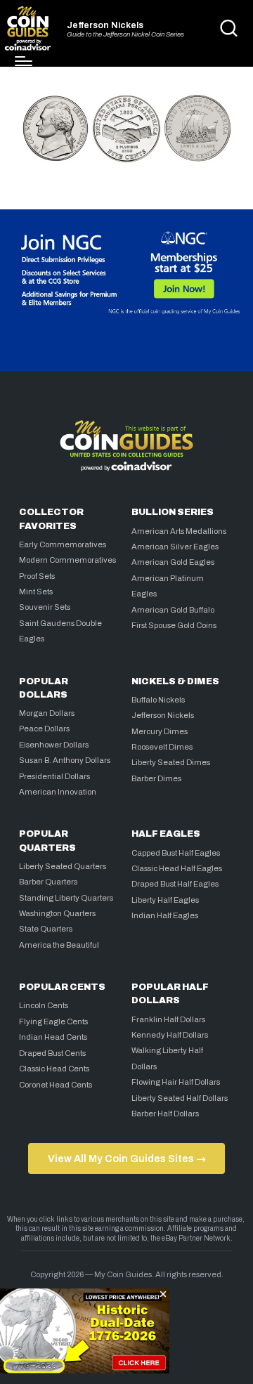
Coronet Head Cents (55, 1085)
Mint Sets (36, 591)
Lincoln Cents (43, 1005)
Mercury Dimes (159, 731)
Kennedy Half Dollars (169, 1035)
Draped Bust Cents (52, 1053)
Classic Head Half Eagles (176, 868)
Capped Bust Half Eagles (175, 853)
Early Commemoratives (62, 544)
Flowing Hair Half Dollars (175, 1082)
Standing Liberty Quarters (66, 898)
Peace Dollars (44, 728)
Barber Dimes (156, 778)
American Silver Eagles (175, 546)
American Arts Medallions (178, 531)
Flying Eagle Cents (53, 1021)
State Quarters (45, 929)
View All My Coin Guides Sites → (127, 1158)
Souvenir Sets (44, 607)
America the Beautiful (59, 945)
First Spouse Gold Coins (173, 625)
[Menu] (23, 61)
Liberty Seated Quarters (62, 866)
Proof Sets (37, 576)
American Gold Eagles (172, 562)
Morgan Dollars (46, 713)
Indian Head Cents (53, 1037)
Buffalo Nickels (158, 700)
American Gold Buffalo (172, 610)
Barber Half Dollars (165, 1113)
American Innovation (57, 792)
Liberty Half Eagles (165, 900)
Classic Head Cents (54, 1068)
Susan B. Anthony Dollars (64, 760)
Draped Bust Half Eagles (175, 884)
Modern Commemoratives (67, 560)
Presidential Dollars (54, 776)
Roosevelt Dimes (162, 747)
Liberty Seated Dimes (170, 762)
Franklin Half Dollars (168, 1019)
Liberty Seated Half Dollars (179, 1098)
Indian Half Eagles (164, 915)
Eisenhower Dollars (54, 744)
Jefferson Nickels (105, 25)
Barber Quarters (48, 881)
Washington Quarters (57, 913)
